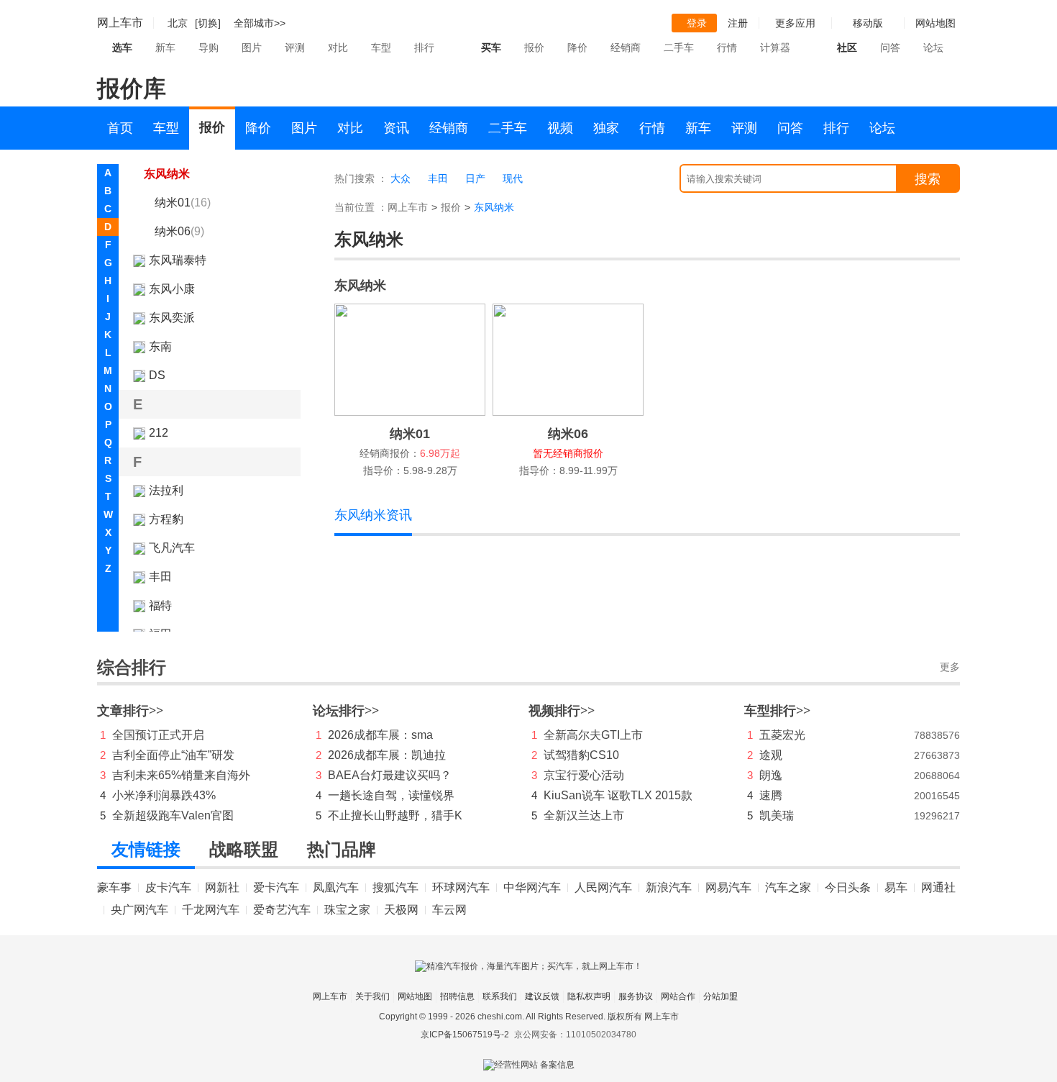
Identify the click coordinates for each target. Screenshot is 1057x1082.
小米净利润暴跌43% (164, 795)
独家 (606, 128)
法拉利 (166, 490)
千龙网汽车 (210, 910)
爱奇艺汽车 (282, 910)
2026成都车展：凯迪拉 (387, 755)
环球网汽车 (461, 887)
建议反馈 (542, 996)
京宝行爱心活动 (584, 775)
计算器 (775, 47)
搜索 (928, 179)
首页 (120, 128)
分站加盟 (720, 996)
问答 (890, 47)
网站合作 (678, 996)
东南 (160, 346)
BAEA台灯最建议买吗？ (390, 775)
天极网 (401, 910)
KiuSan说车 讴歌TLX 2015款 (618, 795)
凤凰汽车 (336, 887)
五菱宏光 (782, 735)
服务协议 (635, 996)
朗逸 (770, 775)
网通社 (938, 887)
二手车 (679, 47)
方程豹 (166, 519)
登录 (697, 23)
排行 (424, 47)
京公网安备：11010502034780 (575, 1034)
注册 (738, 23)
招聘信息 (457, 996)
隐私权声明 (588, 996)
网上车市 (120, 23)
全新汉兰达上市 (584, 815)
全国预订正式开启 (158, 735)
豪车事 (114, 887)
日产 (475, 178)
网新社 (222, 887)
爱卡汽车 (276, 887)
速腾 (770, 795)
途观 (770, 755)
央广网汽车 (139, 910)
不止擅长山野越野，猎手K (395, 815)
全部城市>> (259, 23)
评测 (295, 47)
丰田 (160, 576)
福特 (160, 605)
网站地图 (415, 996)
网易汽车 (728, 887)
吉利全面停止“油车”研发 (173, 755)
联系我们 (499, 996)
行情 (727, 47)
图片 (252, 47)
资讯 (396, 128)
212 (158, 433)
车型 (381, 47)
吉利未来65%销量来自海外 (181, 775)
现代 (513, 178)
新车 (165, 47)
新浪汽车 (669, 887)
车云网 (449, 910)
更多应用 (795, 23)
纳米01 (183, 202)
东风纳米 (167, 174)
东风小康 (172, 289)
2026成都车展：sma (380, 735)
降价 (577, 47)
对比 (338, 47)
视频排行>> (561, 711)
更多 (950, 667)
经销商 (625, 47)
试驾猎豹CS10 (581, 755)
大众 (400, 178)
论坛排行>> (346, 711)
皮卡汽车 (168, 887)
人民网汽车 (603, 887)
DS (157, 375)
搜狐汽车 (395, 887)
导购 (208, 47)
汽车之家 (788, 887)
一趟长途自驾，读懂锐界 (391, 795)
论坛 (933, 47)
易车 (895, 887)
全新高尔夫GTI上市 (593, 735)
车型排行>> (777, 711)
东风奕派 (172, 318)
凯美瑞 (776, 815)
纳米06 (179, 231)
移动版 (868, 23)
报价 (534, 47)
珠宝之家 (347, 910)
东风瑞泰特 (177, 260)
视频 (560, 128)
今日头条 (848, 887)
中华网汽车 (532, 887)
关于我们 (372, 996)
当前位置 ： (361, 207)
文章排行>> (130, 711)
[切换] (208, 23)
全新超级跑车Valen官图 (173, 815)
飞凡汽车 (172, 548)
